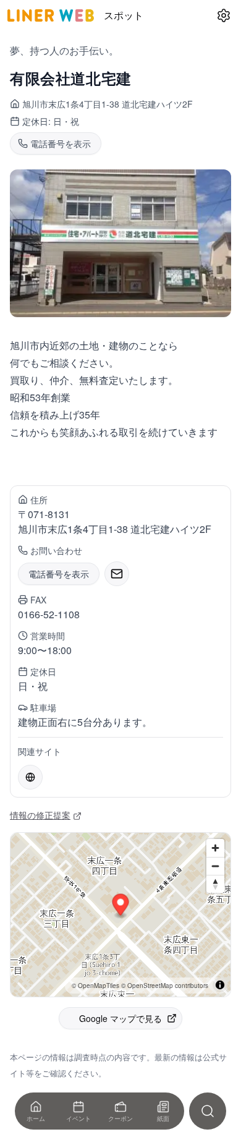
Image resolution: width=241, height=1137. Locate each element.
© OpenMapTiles (95, 985)
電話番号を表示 (58, 574)
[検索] (207, 1111)
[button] (120, 906)
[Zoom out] (215, 866)
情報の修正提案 (40, 815)
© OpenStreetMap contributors (164, 985)
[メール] (116, 573)
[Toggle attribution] (220, 984)
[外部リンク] (30, 777)
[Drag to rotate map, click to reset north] (215, 884)
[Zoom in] (215, 848)
